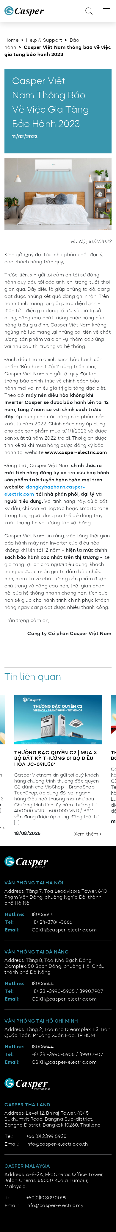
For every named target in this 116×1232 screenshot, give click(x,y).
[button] (89, 825)
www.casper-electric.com (76, 452)
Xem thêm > (88, 834)
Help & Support (44, 40)
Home (11, 40)
